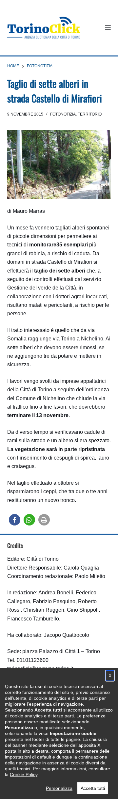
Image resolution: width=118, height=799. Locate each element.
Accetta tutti (93, 788)
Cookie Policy (23, 774)
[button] (14, 519)
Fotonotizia (63, 114)
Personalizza (59, 788)
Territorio (90, 114)
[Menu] (108, 28)
